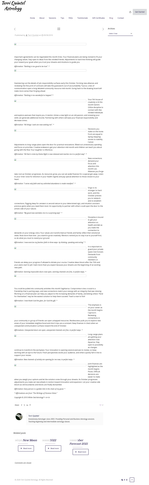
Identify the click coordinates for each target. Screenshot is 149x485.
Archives (111, 28)
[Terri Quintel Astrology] (14, 6)
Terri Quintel (33, 35)
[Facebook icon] (124, 480)
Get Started (139, 12)
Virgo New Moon (26, 440)
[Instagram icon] (127, 480)
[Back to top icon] (132, 479)
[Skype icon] (122, 480)
